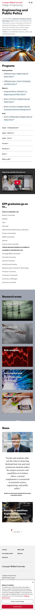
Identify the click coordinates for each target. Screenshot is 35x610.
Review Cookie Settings (17, 601)
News (6, 154)
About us (20, 553)
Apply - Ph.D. (9, 139)
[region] (17, 595)
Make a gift (8, 160)
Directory (5, 557)
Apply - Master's (10, 134)
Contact (4, 549)
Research (8, 149)
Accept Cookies (17, 606)
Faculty (7, 144)
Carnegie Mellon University (11, 253)
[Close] (33, 582)
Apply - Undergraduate (12, 128)
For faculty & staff (7, 553)
